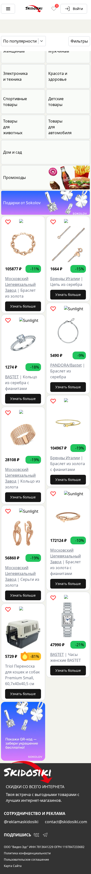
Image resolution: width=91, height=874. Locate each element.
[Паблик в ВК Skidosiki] (36, 835)
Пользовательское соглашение (26, 860)
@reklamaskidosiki (21, 821)
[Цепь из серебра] (68, 244)
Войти (78, 8)
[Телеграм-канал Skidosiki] (45, 835)
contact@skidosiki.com (66, 821)
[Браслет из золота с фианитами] (68, 423)
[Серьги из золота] (23, 533)
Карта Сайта (13, 866)
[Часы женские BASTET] (68, 620)
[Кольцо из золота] (23, 435)
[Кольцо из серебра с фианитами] (23, 343)
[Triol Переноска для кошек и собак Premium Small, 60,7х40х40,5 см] (23, 632)
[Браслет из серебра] (68, 331)
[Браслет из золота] (23, 244)
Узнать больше (23, 306)
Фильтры (79, 41)
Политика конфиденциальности (27, 853)
